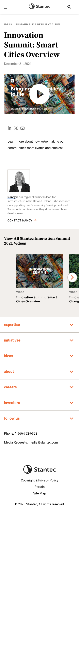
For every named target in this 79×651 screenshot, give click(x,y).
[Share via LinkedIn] (9, 128)
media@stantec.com (43, 442)
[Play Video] (39, 94)
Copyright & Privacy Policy (39, 480)
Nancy (11, 197)
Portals (39, 487)
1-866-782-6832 (26, 433)
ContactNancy (19, 220)
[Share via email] (22, 128)
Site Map (39, 493)
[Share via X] (16, 128)
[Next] (72, 277)
